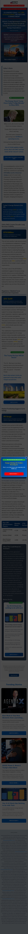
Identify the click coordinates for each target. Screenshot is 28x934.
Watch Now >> (14, 473)
